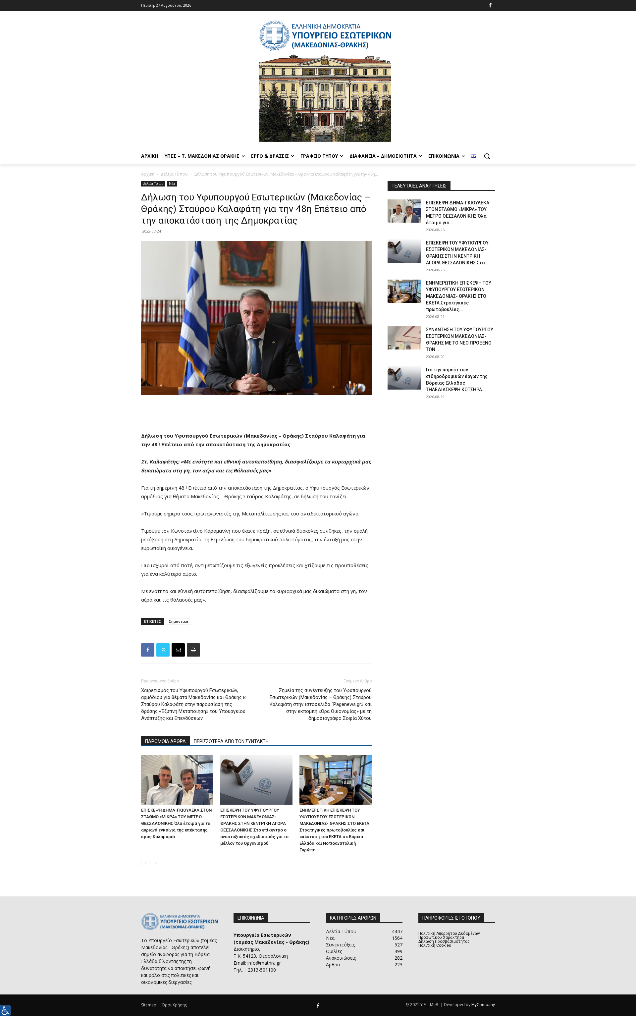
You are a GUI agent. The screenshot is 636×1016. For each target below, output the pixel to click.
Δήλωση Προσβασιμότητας (444, 941)
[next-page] (156, 863)
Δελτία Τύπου (174, 174)
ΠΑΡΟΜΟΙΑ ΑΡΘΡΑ (165, 741)
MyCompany (483, 1004)
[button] (487, 156)
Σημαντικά (178, 621)
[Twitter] (163, 650)
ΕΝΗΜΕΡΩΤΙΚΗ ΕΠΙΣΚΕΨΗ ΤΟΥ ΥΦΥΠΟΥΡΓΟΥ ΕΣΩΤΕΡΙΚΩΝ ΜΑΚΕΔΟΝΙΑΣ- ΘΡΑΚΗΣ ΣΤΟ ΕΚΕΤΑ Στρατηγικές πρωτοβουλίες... (458, 296)
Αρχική (147, 174)
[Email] (178, 650)
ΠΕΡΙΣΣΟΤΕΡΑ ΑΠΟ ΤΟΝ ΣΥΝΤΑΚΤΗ (231, 741)
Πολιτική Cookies (434, 945)
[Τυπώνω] (193, 650)
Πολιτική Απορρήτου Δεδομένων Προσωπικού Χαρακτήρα (449, 935)
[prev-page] (145, 863)
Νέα (172, 183)
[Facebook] (490, 6)
